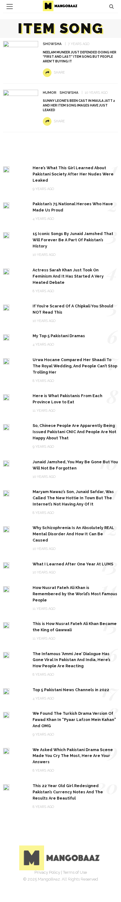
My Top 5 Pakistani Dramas (59, 335)
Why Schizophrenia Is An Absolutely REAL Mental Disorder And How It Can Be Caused (73, 533)
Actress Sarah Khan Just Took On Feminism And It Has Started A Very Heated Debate (68, 276)
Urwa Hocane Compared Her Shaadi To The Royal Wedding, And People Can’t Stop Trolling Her (75, 365)
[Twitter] (53, 882)
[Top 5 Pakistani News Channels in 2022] (6, 691)
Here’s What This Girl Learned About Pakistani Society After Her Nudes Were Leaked (73, 174)
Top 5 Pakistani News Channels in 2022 (71, 689)
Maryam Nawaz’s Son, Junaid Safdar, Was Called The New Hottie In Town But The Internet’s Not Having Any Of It (73, 497)
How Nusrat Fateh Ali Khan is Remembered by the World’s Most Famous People (75, 593)
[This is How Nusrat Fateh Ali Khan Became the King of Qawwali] (6, 625)
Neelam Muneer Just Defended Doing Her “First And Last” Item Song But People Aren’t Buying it (79, 56)
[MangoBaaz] (60, 857)
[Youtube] (81, 882)
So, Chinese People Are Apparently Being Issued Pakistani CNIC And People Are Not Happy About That (74, 431)
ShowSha (52, 44)
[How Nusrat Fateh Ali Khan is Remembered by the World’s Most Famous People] (6, 589)
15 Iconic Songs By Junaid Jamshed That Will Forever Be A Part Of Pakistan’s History (73, 239)
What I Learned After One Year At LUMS (73, 564)
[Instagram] (67, 882)
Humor (49, 93)
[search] (111, 6)
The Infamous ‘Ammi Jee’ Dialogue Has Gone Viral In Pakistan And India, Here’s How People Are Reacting (71, 660)
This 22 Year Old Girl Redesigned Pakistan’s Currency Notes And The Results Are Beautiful (68, 791)
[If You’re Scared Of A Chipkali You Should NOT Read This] (6, 307)
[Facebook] (40, 882)
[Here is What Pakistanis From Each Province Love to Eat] (6, 397)
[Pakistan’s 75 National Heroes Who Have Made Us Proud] (6, 205)
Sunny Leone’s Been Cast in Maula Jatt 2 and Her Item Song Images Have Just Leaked (79, 105)
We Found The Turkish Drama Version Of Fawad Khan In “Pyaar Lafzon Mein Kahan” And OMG (74, 719)
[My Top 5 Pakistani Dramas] (6, 337)
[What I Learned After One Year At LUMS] (6, 565)
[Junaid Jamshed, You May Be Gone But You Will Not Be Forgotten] (6, 463)
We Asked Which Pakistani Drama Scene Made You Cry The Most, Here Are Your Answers (73, 755)
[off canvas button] (10, 6)
